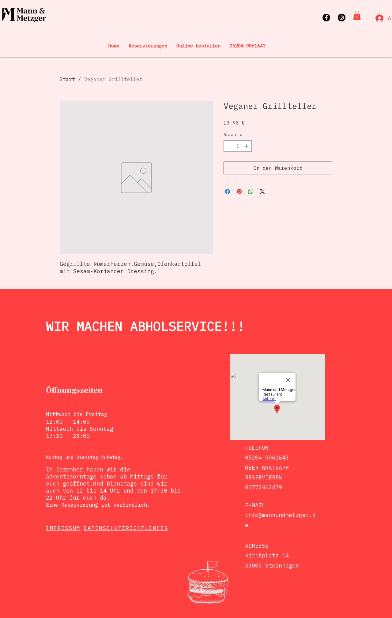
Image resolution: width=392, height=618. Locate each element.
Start (67, 79)
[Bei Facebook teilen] (227, 191)
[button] (357, 15)
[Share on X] (262, 191)
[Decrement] (228, 146)
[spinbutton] (237, 146)
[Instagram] (341, 17)
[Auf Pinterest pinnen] (239, 191)
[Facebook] (326, 17)
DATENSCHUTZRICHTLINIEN (126, 528)
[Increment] (247, 146)
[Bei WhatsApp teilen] (250, 191)
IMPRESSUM (63, 528)
